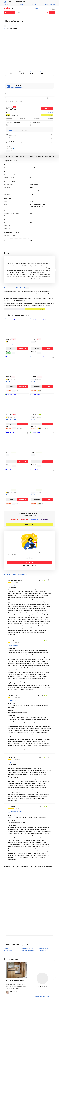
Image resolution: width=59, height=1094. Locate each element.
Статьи (34, 4)
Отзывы (21, 4)
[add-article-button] (42, 978)
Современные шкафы (26, 952)
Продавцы (6, 4)
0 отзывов (9, 25)
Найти (52, 12)
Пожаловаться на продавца (35, 309)
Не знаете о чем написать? (42, 996)
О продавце (14, 156)
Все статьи (49, 959)
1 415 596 (5, 2)
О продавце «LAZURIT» (13, 288)
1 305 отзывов (13, 151)
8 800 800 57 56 (13, 130)
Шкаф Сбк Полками (36, 344)
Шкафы (14, 17)
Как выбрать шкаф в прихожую (15, 980)
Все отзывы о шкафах (29, 565)
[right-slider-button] (54, 269)
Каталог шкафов (8, 950)
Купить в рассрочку (47, 115)
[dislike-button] (49, 580)
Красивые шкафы (8, 952)
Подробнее (50, 112)
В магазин (47, 108)
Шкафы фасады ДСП (43, 948)
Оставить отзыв (29, 562)
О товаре (7, 156)
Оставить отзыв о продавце (15, 309)
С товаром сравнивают (27, 156)
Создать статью (42, 986)
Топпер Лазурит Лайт (13, 585)
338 (15, 1)
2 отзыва (11, 341)
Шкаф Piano (11, 762)
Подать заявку (29, 524)
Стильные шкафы (42, 950)
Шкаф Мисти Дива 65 (11, 344)
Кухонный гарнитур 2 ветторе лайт (15, 812)
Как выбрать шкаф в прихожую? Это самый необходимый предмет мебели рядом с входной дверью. (16, 986)
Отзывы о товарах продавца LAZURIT (19, 574)
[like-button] (45, 580)
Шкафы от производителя (27, 950)
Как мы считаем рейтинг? (17, 87)
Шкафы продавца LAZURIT (27, 948)
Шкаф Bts (33, 419)
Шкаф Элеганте (12, 700)
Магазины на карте (50, 4)
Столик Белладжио (13, 645)
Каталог (9, 17)
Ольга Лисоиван (13, 991)
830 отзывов (38, 341)
